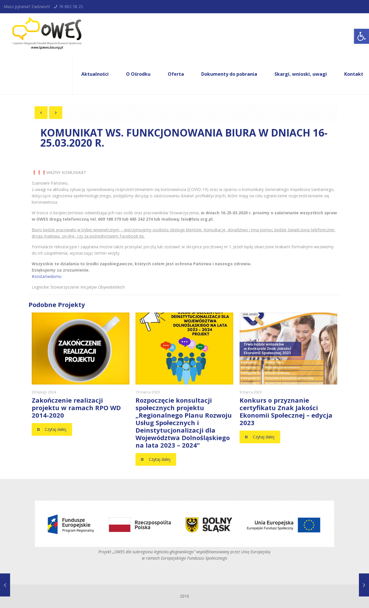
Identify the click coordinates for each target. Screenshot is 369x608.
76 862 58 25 (71, 6)
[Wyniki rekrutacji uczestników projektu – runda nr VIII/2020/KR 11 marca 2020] (5, 584)
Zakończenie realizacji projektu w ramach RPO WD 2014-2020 (76, 407)
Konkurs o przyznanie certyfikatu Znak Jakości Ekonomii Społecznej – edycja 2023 (286, 411)
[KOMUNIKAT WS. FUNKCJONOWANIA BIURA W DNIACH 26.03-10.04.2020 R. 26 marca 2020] (364, 584)
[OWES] (46, 33)
